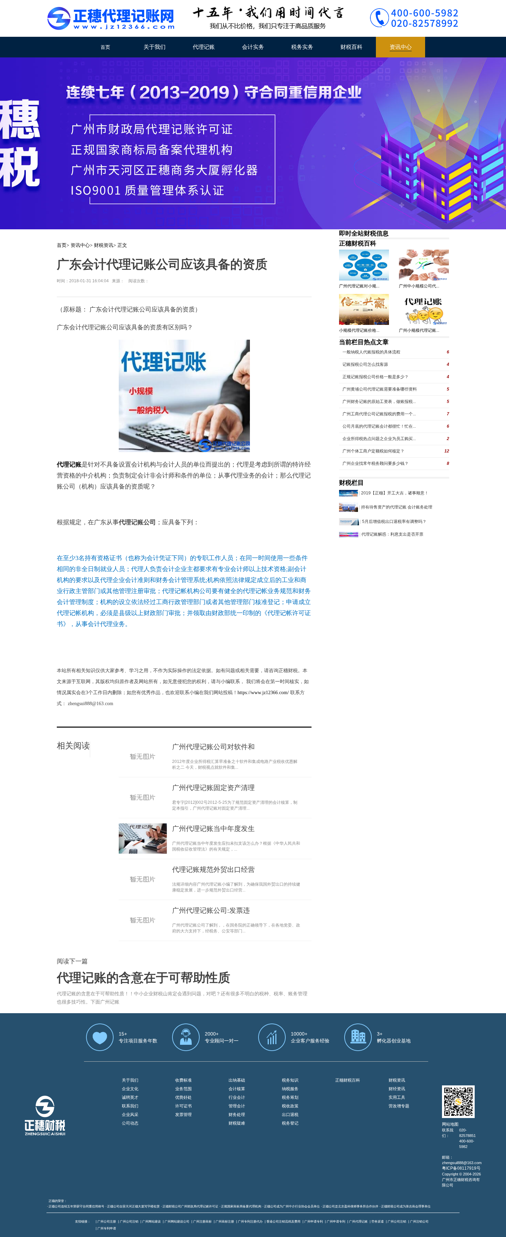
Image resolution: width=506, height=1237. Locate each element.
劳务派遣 (377, 1221)
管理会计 (237, 1106)
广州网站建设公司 (177, 1221)
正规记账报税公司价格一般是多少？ (375, 376)
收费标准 (183, 1080)
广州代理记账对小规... (359, 286)
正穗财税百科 (357, 243)
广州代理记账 (358, 1221)
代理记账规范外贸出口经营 (213, 869)
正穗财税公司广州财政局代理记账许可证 (190, 1206)
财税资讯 (103, 245)
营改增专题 (399, 1106)
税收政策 (290, 1106)
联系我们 (130, 1106)
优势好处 (183, 1097)
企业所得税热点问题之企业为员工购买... (379, 438)
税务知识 (290, 1080)
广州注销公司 (419, 1221)
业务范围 (183, 1088)
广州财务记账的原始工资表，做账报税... (379, 401)
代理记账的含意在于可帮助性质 (143, 978)
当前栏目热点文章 (364, 342)
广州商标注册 (224, 1221)
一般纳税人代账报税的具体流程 (371, 352)
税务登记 (290, 1123)
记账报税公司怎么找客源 (365, 364)
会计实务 (253, 47)
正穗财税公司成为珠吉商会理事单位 (406, 1206)
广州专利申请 (106, 1228)
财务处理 (237, 1114)
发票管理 (183, 1114)
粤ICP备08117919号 (461, 1168)
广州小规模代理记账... (419, 330)
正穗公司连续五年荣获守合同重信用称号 (76, 1206)
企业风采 (130, 1114)
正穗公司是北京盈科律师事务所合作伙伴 (350, 1206)
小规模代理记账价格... (359, 330)
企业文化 (130, 1088)
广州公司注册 (106, 1221)
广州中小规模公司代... (419, 286)
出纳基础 (237, 1080)
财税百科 (351, 47)
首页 (105, 47)
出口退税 (290, 1114)
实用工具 (397, 1097)
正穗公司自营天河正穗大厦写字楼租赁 (133, 1206)
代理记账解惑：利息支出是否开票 (392, 534)
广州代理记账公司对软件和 (213, 747)
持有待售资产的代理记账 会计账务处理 (396, 507)
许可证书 (183, 1106)
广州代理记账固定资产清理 (213, 787)
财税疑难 (237, 1123)
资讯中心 (401, 47)
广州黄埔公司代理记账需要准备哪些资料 (379, 389)
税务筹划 (290, 1097)
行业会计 (237, 1097)
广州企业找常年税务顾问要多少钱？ (375, 463)
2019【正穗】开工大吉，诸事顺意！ (395, 493)
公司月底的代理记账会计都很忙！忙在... (379, 426)
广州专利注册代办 (250, 1221)
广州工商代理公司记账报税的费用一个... (379, 414)
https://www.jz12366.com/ (264, 692)
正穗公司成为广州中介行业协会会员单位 (292, 1206)
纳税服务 (290, 1088)
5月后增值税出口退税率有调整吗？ (394, 521)
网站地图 (450, 1124)
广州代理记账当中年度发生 (213, 828)
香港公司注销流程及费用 (283, 1221)
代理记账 (204, 47)
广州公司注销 (129, 1221)
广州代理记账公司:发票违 (211, 910)
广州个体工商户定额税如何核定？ (373, 451)
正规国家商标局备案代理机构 (241, 1206)
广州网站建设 (151, 1221)
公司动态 (130, 1123)
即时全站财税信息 (364, 233)
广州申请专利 (313, 1221)
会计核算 (237, 1088)
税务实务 (302, 47)
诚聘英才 (130, 1097)
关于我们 (155, 47)
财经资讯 (397, 1088)
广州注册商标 (202, 1221)
